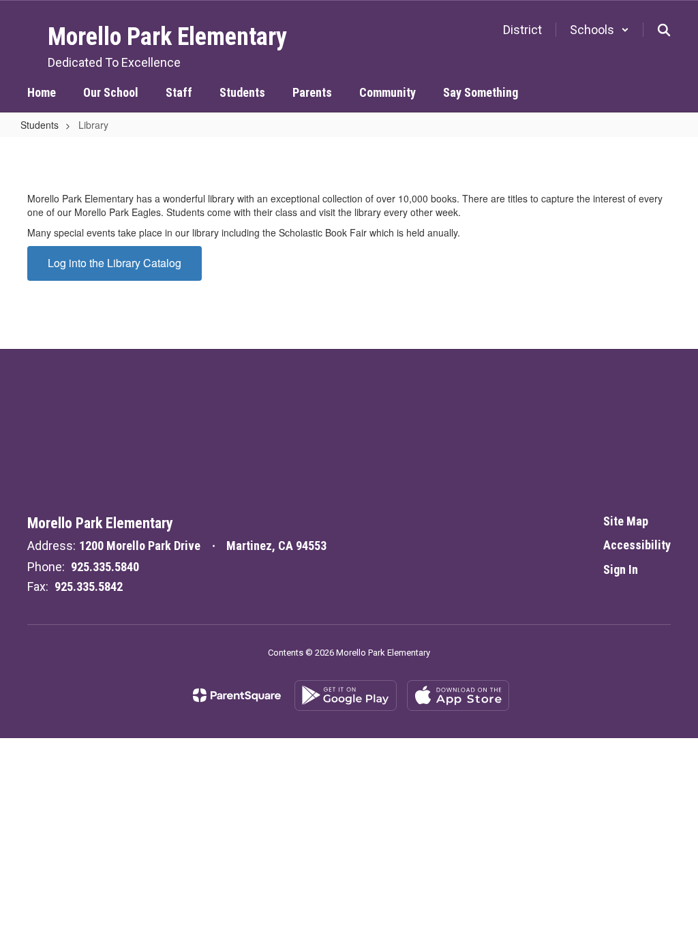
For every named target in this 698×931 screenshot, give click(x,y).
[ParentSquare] (236, 695)
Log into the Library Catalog (114, 263)
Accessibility (637, 545)
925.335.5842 (89, 586)
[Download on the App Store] (458, 695)
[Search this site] (664, 30)
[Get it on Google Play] (345, 695)
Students (39, 125)
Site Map (625, 521)
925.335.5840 (105, 567)
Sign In (620, 569)
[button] (599, 29)
